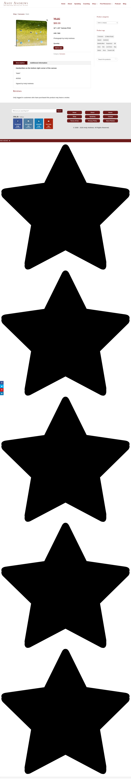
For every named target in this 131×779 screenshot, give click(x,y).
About (70, 4)
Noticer (99, 50)
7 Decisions (100, 36)
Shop (94, 4)
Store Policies (110, 121)
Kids (103, 47)
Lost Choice (109, 47)
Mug (115, 47)
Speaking (77, 4)
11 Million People (109, 36)
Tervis (104, 50)
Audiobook (105, 40)
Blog (124, 4)
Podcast (118, 4)
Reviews (5, 141)
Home (63, 4)
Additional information (38, 63)
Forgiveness (109, 43)
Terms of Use (74, 121)
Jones (98, 47)
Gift (115, 43)
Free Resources (105, 4)
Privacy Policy (92, 121)
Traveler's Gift (111, 50)
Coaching (86, 4)
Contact (110, 116)
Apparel (99, 40)
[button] (47, 20)
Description (20, 63)
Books (110, 112)
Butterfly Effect (100, 43)
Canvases (21, 14)
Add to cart (58, 48)
